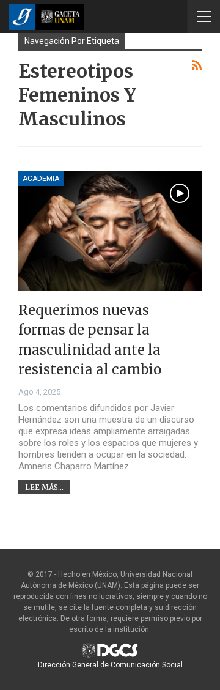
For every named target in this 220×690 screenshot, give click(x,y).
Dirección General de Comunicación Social (110, 665)
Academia (41, 178)
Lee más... (44, 487)
